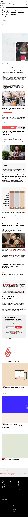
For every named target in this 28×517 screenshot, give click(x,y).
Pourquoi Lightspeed (20, 490)
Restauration (4, 9)
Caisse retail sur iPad (4, 483)
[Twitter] (5, 28)
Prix (2, 485)
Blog (2, 490)
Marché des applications (21, 482)
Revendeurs (11, 490)
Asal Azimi (5, 391)
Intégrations (11, 491)
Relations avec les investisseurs (21, 493)
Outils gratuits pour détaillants (5, 491)
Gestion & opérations (15, 473)
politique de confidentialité (13, 332)
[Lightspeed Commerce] (3, 1)
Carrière (19, 491)
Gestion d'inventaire (21, 473)
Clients (19, 492)
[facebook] (11, 508)
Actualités (19, 494)
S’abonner (18, 327)
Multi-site (3, 487)
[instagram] (13, 508)
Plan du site (14, 511)
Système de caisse (4, 484)
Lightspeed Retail (4, 480)
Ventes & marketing (14, 474)
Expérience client (4, 339)
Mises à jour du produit (20, 481)
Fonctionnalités (4, 481)
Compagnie (19, 489)
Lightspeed (5, 18)
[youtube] (17, 508)
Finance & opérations (10, 473)
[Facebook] (11, 339)
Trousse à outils (12, 492)
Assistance (19, 483)
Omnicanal (3, 486)
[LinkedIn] (5, 31)
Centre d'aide (19, 484)
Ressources (3, 489)
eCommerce (19, 480)
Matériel (3, 482)
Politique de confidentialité (14, 512)
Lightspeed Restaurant (13, 480)
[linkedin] (15, 508)
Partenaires (11, 489)
